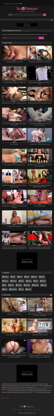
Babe (27, 276)
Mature (44, 285)
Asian (20, 276)
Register (21, 3)
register (34, 392)
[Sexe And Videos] (26, 9)
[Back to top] (49, 411)
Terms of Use (27, 409)
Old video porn (5, 398)
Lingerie (27, 285)
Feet (36, 280)
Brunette (14, 280)
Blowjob (6, 280)
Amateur (6, 276)
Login (16, 3)
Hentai (11, 285)
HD (5, 285)
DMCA (20, 409)
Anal (14, 276)
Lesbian (19, 285)
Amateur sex (38, 387)
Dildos (22, 280)
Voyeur (29, 289)
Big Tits (34, 276)
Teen (22, 289)
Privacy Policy (37, 409)
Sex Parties (13, 289)
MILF (5, 289)
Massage (36, 285)
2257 (14, 409)
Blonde (42, 276)
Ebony (29, 280)
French (43, 280)
